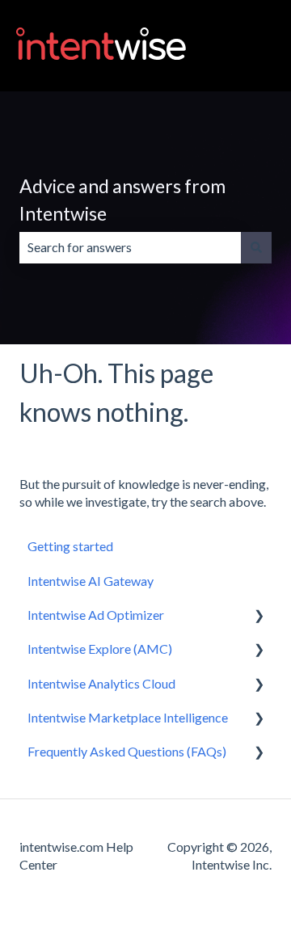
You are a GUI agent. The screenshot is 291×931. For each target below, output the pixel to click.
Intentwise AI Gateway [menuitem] (90, 580)
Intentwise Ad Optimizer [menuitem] (95, 614)
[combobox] (130, 247)
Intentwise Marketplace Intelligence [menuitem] (127, 717)
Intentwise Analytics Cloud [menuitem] (101, 683)
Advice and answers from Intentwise (122, 200)
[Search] (256, 247)
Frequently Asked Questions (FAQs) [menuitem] (126, 751)
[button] (259, 616)
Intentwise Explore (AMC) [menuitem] (99, 648)
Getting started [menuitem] (70, 546)
